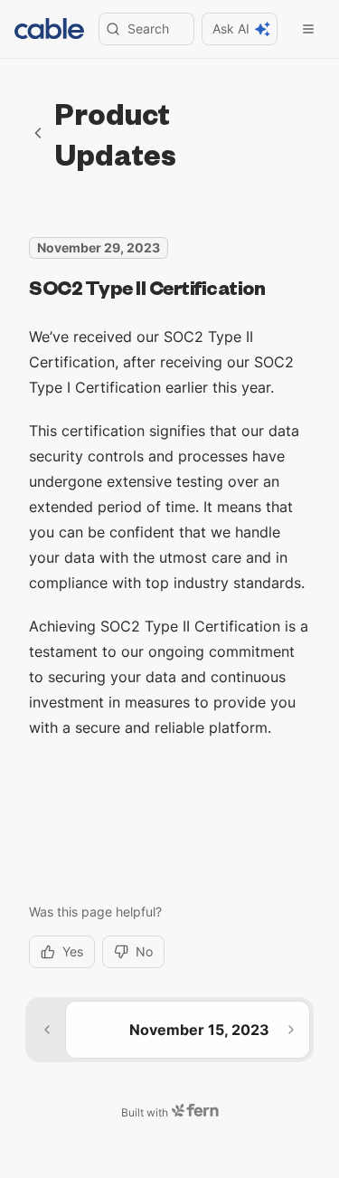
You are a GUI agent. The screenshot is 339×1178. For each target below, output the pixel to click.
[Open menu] (308, 29)
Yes (72, 951)
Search (148, 28)
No (144, 951)
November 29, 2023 (98, 247)
